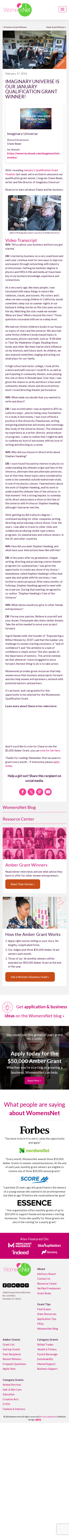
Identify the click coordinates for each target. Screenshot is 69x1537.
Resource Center (18, 818)
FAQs (40, 1323)
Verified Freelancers (49, 1288)
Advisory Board (46, 1273)
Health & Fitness (47, 1349)
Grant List (9, 1344)
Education (9, 1394)
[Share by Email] (48, 791)
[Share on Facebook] (22, 791)
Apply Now (9, 1368)
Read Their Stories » (23, 884)
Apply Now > (34, 1080)
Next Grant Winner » (56, 27)
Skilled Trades (45, 1344)
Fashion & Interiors (14, 1408)
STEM (6, 1404)
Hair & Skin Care (12, 1389)
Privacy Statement (48, 1416)
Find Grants (44, 1309)
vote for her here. (50, 750)
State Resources (46, 1313)
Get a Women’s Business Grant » (30, 976)
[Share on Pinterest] (39, 791)
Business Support (47, 1368)
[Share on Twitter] (31, 791)
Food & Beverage (47, 1354)
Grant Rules (44, 1293)
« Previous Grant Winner (15, 27)
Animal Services (12, 1384)
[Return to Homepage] (17, 10)
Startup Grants (11, 1349)
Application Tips (46, 1318)
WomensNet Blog (19, 807)
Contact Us (43, 1278)
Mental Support (46, 1363)
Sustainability (45, 1359)
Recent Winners (12, 1359)
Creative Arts (11, 1399)
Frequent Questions (14, 1363)
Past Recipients (12, 1354)
